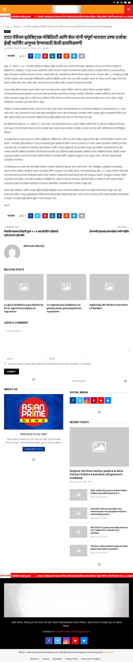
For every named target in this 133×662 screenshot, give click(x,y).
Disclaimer (57, 658)
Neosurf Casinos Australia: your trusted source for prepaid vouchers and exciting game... (108, 511)
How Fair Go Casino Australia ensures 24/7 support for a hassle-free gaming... (109, 530)
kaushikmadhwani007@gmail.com (73, 631)
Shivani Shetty (13, 48)
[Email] (84, 640)
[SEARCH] (125, 381)
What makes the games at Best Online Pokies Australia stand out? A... (109, 491)
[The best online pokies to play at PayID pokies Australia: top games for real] (78, 550)
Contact (45, 658)
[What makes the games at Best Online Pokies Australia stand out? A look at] (78, 495)
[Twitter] (57, 640)
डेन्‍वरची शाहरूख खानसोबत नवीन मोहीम (109, 231)
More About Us (33, 449)
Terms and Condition (90, 658)
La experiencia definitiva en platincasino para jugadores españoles (64, 308)
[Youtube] (75, 640)
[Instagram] (66, 640)
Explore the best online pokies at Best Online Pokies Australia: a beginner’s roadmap (96, 474)
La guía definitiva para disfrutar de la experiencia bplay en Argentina (23, 308)
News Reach (108, 652)
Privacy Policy (71, 658)
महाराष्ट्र (7, 31)
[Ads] (33, 379)
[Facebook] (49, 640)
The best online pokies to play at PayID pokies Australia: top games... (109, 547)
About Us (34, 658)
